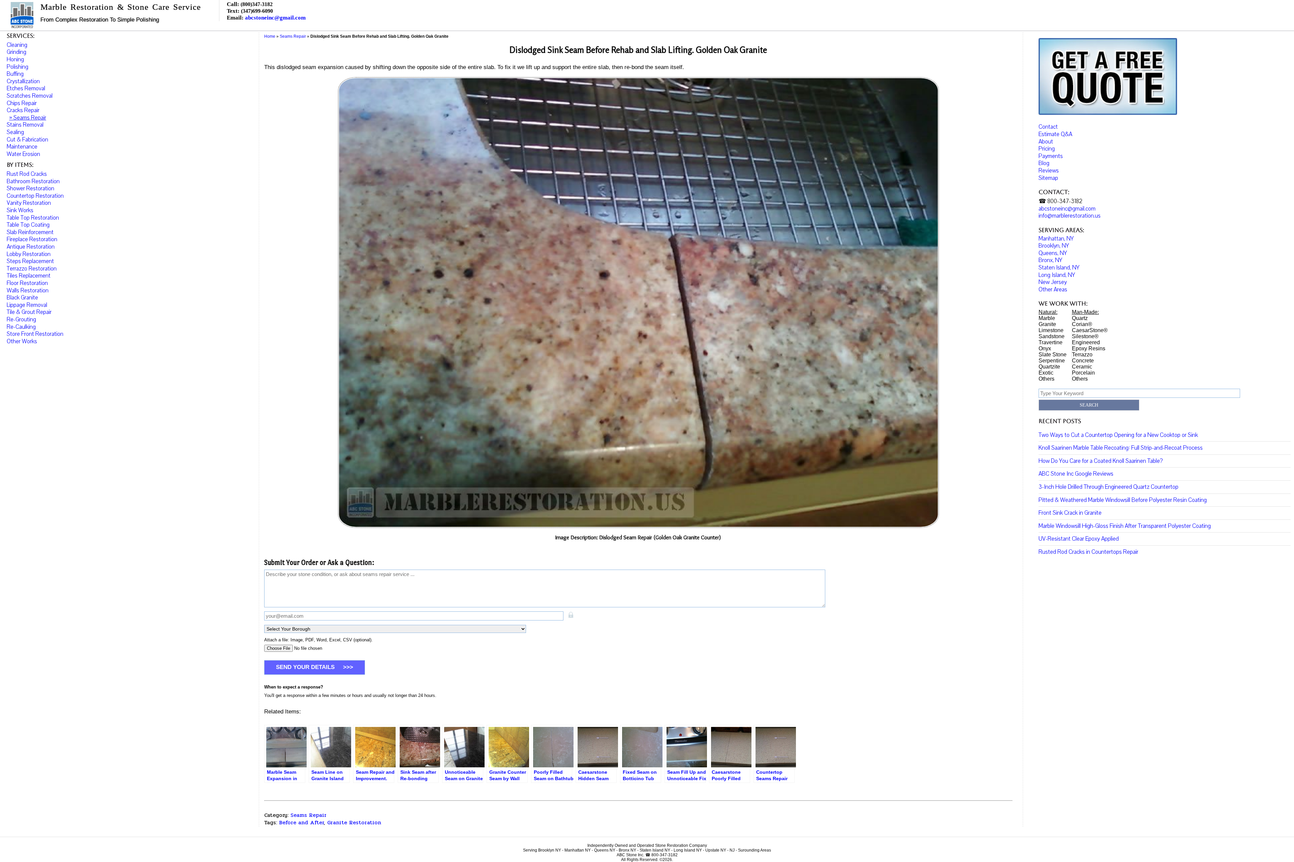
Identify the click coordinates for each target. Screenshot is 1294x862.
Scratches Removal (30, 96)
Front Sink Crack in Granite (1070, 513)
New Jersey (1053, 282)
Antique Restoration (31, 247)
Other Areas (1053, 289)
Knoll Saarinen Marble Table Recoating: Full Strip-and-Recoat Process (1121, 448)
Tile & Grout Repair (29, 312)
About (1046, 142)
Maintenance (22, 147)
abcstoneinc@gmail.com (275, 17)
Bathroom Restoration (33, 181)
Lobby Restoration (29, 254)
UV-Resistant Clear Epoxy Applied (1079, 539)
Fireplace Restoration (32, 239)
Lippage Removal (27, 305)
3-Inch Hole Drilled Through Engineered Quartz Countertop (1108, 487)
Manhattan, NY (1056, 239)
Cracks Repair (23, 110)
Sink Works (20, 210)
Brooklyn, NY (1054, 246)
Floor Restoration (27, 283)
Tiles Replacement (29, 276)
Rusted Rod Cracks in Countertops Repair (1088, 552)
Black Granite (22, 297)
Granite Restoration (354, 822)
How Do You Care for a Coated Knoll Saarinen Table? (1101, 461)
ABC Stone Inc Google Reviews (1076, 474)
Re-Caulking (21, 327)
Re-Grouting (21, 319)
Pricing (1047, 149)
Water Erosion (23, 154)
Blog (1044, 163)
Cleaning (17, 45)
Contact (1048, 127)
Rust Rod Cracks (27, 174)
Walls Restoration (28, 290)
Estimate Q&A (1055, 134)
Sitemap (1048, 178)
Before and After (301, 822)
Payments (1051, 156)
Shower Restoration (30, 188)
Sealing (15, 132)
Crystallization (23, 81)
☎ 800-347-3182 (1060, 201)
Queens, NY (1053, 253)
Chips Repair (22, 103)
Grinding (16, 52)
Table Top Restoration (33, 218)
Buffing (15, 74)
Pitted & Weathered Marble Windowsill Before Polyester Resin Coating (1123, 500)
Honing (15, 59)
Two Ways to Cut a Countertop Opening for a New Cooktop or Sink (1118, 435)
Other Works (22, 341)
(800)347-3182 (257, 4)
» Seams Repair (27, 118)
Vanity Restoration (29, 203)
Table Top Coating (28, 225)
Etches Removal (26, 88)
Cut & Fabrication (27, 139)
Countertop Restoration (35, 196)
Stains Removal (25, 125)
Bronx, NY (1050, 260)
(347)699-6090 (257, 11)
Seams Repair (308, 815)
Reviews (1049, 170)
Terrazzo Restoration (32, 269)
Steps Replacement (30, 261)
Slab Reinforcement (30, 232)
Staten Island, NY (1059, 268)
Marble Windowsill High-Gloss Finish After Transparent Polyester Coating (1125, 526)
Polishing (17, 67)
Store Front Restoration (35, 334)
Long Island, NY (1057, 275)
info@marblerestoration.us (1070, 216)
